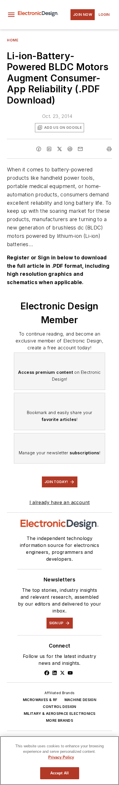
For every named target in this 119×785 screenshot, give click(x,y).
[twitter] (59, 149)
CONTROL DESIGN (59, 706)
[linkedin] (49, 149)
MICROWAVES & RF (40, 700)
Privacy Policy (61, 757)
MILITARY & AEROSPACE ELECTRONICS (60, 713)
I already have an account (59, 502)
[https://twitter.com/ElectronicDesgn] (62, 673)
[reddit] (70, 149)
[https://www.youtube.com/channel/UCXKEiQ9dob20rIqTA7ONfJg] (70, 673)
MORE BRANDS (59, 720)
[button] (11, 14)
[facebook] (39, 149)
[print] (109, 149)
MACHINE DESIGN (80, 700)
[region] (59, 760)
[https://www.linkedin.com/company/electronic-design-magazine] (54, 673)
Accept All (59, 773)
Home (12, 40)
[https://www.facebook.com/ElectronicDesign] (47, 673)
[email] (80, 149)
